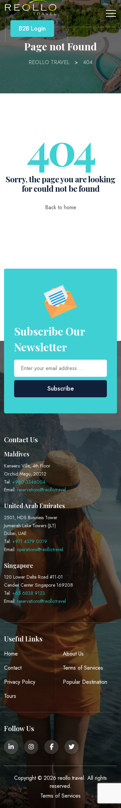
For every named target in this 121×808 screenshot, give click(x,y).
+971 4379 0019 (29, 541)
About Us (73, 654)
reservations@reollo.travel (41, 489)
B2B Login (32, 28)
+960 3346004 (28, 482)
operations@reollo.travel (40, 549)
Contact (13, 668)
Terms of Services (83, 668)
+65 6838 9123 (28, 593)
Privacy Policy (19, 682)
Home (11, 654)
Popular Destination (85, 682)
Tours (10, 696)
